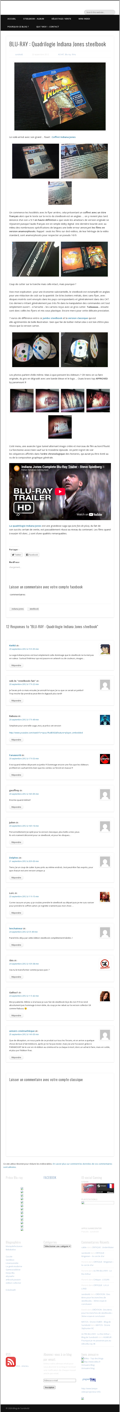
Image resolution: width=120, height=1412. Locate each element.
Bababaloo (11, 1249)
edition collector (13, 1282)
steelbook (34, 609)
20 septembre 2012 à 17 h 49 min (24, 719)
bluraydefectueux (14, 1246)
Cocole (9, 1256)
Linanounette (12, 1263)
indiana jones (18, 609)
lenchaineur (15, 928)
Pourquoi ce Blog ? (18, 26)
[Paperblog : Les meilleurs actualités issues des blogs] (89, 1381)
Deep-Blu (10, 1272)
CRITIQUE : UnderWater (103, 1247)
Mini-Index (84, 18)
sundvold (19, 54)
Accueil (12, 18)
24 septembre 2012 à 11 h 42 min (24, 996)
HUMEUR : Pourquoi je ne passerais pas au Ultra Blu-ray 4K (96, 1340)
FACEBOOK (50, 1177)
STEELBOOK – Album (33, 18)
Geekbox (10, 1259)
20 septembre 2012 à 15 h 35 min (24, 649)
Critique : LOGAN (101, 1279)
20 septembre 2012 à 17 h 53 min (24, 758)
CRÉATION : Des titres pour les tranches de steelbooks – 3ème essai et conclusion (97, 1313)
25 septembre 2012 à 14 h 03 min (24, 1034)
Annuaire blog (87, 1368)
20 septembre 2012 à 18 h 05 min (24, 794)
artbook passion (13, 1279)
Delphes (13, 857)
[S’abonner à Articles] (11, 1366)
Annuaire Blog (87, 1365)
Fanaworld (15, 755)
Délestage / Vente (61, 18)
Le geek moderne (14, 1266)
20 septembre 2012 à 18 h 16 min (24, 826)
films (74, 54)
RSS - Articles (22, 1366)
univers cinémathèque (22, 1030)
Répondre (16, 665)
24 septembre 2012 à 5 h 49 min (23, 932)
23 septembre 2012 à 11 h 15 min (24, 896)
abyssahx (10, 1276)
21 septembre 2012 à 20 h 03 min (24, 861)
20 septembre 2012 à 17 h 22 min (24, 684)
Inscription (49, 1387)
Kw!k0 (12, 645)
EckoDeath (11, 1289)
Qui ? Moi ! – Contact (47, 26)
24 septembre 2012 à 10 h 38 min (24, 963)
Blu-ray (68, 54)
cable (84, 1247)
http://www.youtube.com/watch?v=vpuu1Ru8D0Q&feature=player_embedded (46, 732)
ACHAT (61, 54)
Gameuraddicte (13, 1269)
